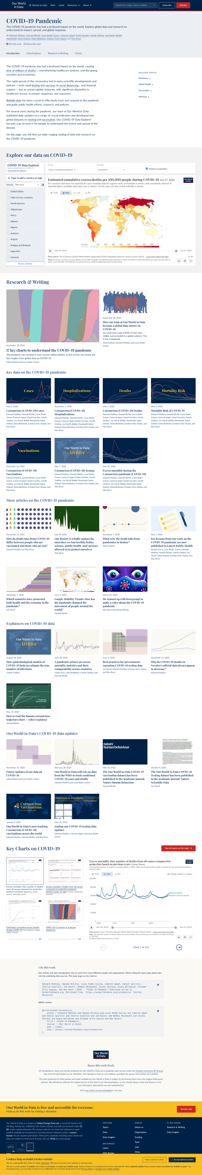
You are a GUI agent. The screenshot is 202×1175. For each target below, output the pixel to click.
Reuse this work (33, 44)
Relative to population (158, 169)
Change (181, 874)
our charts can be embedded (99, 1091)
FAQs (52, 1139)
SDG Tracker (108, 1153)
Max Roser (76, 39)
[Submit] (154, 5)
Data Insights (109, 1137)
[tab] (54, 193)
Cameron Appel (67, 36)
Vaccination (144, 91)
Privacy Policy (87, 1169)
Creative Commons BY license (149, 1071)
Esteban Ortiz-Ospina (56, 39)
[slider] (176, 251)
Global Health (145, 84)
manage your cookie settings (107, 1169)
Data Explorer (34, 53)
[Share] (184, 260)
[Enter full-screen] (190, 260)
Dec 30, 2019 (61, 251)
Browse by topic (39, 5)
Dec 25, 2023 (186, 927)
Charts (78, 53)
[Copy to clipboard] (155, 985)
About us (139, 1127)
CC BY (190, 257)
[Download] (179, 260)
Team (137, 1142)
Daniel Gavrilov (82, 36)
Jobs (137, 1147)
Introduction (13, 53)
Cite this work (15, 44)
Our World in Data (19, 5)
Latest (61, 5)
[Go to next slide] (179, 947)
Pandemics (143, 78)
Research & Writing (58, 53)
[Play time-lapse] (50, 251)
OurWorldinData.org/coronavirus (101, 938)
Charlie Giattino (97, 36)
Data (53, 5)
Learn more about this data (157, 257)
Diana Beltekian (38, 39)
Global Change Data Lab (48, 1123)
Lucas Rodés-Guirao (50, 36)
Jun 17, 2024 (186, 251)
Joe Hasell (109, 36)
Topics (105, 1127)
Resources (72, 5)
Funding (138, 1137)
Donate (183, 5)
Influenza (143, 97)
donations (45, 1163)
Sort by (9, 185)
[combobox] (135, 5)
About (86, 5)
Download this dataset (17, 171)
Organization (141, 1132)
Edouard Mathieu (17, 36)
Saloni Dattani (24, 39)
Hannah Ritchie (33, 36)
